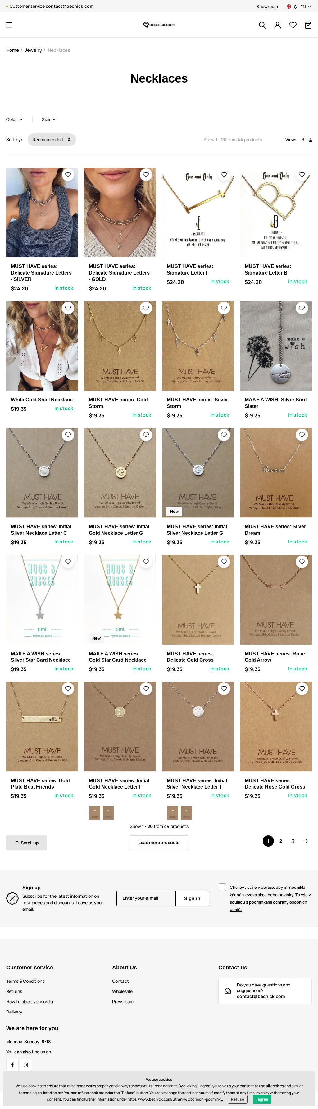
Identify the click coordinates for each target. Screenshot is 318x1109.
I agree (262, 1099)
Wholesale (122, 991)
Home (12, 50)
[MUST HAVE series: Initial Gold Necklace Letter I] (108, 813)
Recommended (48, 139)
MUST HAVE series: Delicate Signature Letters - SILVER (41, 273)
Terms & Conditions (25, 981)
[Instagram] (26, 1065)
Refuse (237, 1099)
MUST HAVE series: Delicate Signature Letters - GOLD (119, 273)
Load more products (159, 842)
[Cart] (308, 25)
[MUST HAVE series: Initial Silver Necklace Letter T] (95, 813)
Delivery (14, 1012)
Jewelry (33, 50)
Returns (14, 991)
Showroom (267, 6)
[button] (9, 25)
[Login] (277, 25)
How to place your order (30, 1001)
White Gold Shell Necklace (42, 399)
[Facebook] (12, 1065)
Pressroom (123, 1001)
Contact (120, 981)
